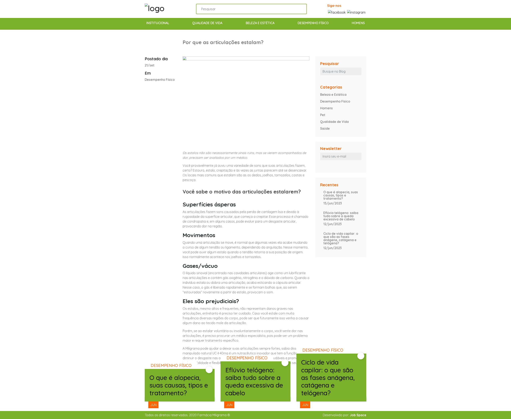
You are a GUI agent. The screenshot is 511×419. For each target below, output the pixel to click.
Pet (322, 115)
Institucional (157, 23)
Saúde (325, 128)
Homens (358, 23)
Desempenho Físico (313, 23)
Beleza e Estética (260, 23)
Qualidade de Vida (207, 23)
